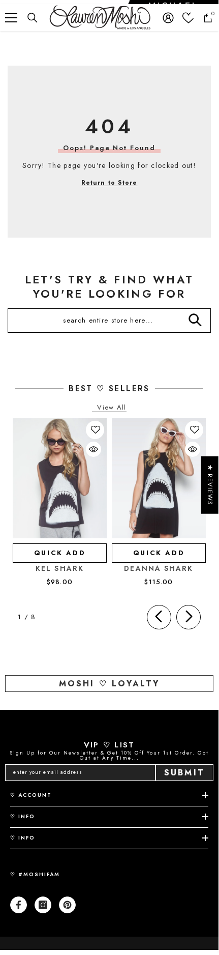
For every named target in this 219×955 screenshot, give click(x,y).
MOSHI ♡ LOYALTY (109, 683)
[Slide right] (188, 617)
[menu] (11, 18)
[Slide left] (159, 617)
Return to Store (109, 183)
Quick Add (59, 553)
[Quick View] (93, 449)
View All (111, 407)
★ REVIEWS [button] (210, 485)
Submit (184, 772)
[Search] (32, 18)
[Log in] (168, 17)
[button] (95, 430)
